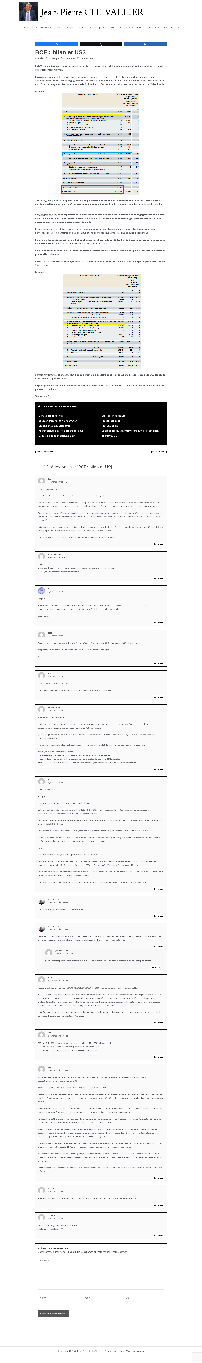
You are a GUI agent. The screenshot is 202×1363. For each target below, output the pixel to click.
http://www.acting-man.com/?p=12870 (122, 1198)
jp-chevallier (62, 950)
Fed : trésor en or (111, 420)
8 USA (128, 27)
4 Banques (69, 27)
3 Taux (57, 27)
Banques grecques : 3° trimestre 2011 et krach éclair (130, 430)
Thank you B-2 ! (110, 435)
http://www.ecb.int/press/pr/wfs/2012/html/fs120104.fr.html (63, 909)
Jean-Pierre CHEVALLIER (92, 11)
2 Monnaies (44, 27)
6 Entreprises (99, 27)
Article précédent (44, 452)
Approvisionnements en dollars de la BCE (61, 430)
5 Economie (83, 27)
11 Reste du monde (169, 27)
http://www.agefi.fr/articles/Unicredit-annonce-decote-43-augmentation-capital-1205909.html (76, 537)
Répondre (158, 544)
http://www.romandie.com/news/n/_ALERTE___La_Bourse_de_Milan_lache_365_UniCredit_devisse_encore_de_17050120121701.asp (92, 882)
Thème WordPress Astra (131, 1351)
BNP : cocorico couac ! (113, 415)
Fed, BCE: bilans (110, 425)
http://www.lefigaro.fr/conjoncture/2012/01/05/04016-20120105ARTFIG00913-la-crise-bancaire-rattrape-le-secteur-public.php (89, 988)
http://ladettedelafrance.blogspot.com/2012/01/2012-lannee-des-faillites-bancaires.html (74, 690)
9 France (139, 27)
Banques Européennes (63, 58)
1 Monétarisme (28, 27)
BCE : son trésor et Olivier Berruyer (58, 420)
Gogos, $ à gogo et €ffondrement (57, 435)
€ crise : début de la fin (51, 415)
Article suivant (159, 452)
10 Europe (152, 27)
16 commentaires (86, 58)
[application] (35, 27)
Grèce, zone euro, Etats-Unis (54, 425)
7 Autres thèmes (116, 27)
